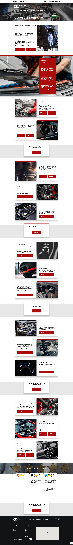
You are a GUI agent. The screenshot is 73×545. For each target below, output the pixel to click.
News (38, 10)
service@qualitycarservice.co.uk (54, 1)
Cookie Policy (26, 536)
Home (25, 528)
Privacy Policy (27, 535)
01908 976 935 (45, 1)
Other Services (33, 10)
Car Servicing (27, 530)
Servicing (16, 10)
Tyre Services (25, 10)
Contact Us (42, 10)
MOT (21, 10)
